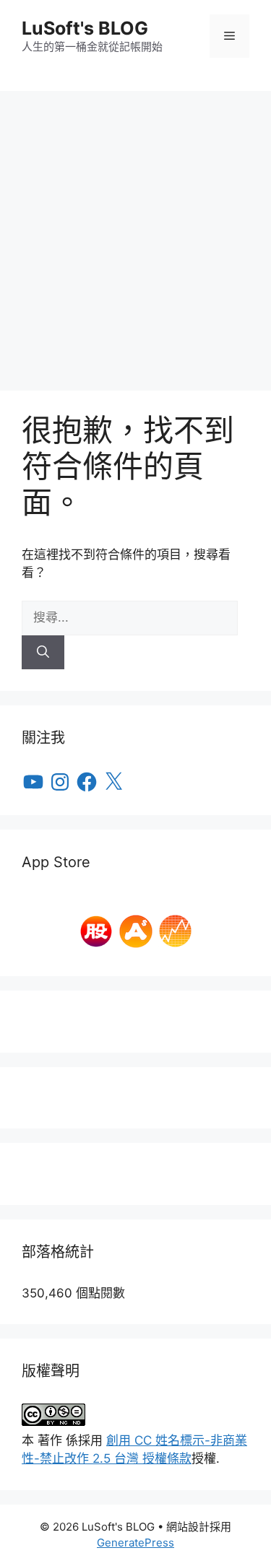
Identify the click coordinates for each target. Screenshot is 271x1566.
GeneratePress (135, 1542)
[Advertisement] (135, 233)
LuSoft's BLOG (85, 28)
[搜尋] (43, 652)
